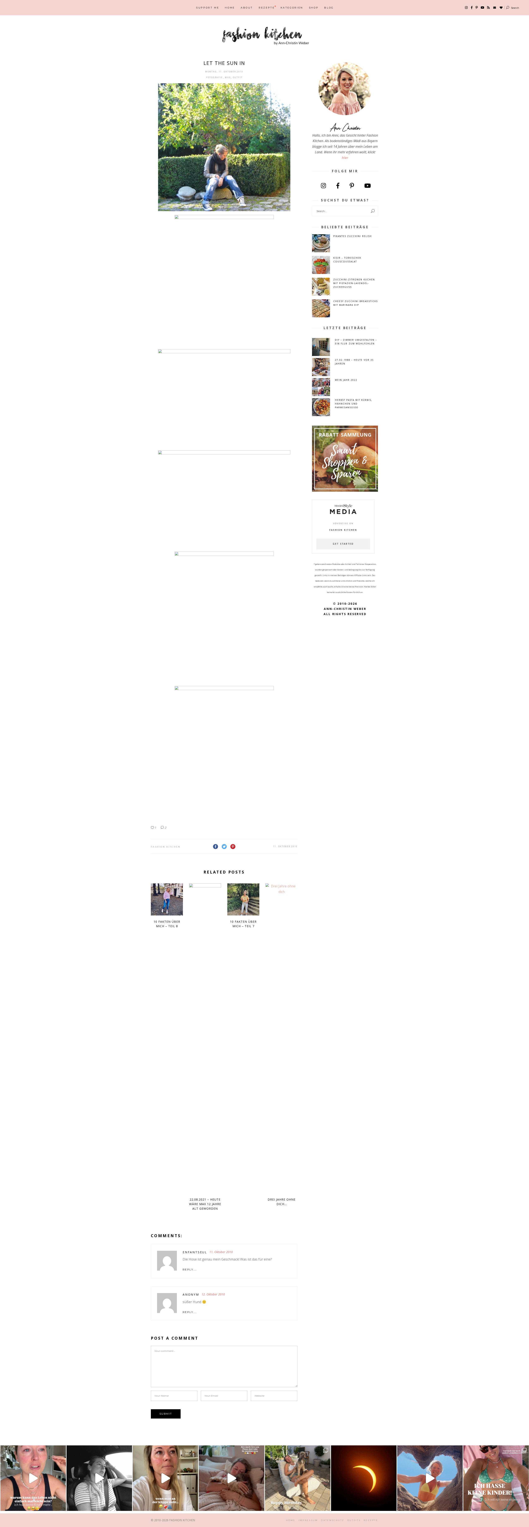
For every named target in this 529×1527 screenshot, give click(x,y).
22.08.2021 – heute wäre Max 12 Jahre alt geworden (205, 1203)
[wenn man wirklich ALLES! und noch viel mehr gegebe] (99, 1478)
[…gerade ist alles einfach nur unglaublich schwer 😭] (165, 1478)
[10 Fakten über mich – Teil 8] (167, 899)
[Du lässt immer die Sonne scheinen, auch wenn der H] (231, 1478)
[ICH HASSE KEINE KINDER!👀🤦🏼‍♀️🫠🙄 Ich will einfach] (496, 1478)
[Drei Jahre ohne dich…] (282, 1038)
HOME (290, 1520)
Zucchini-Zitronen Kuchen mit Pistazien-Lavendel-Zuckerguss (354, 283)
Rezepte (371, 1520)
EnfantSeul (195, 1252)
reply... (190, 1269)
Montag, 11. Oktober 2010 (224, 71)
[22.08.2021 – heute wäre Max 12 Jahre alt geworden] (205, 1038)
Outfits (354, 1520)
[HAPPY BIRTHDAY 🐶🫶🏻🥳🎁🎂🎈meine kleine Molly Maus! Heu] (297, 1478)
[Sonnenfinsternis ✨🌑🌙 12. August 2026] (364, 1478)
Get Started (343, 544)
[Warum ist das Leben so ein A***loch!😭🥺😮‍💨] (33, 1478)
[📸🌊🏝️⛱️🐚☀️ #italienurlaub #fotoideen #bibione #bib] (430, 1478)
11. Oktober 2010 (285, 846)
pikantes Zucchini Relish (352, 236)
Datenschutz (332, 1520)
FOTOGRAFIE (214, 77)
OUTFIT (238, 77)
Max (228, 77)
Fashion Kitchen (166, 846)
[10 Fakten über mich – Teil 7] (243, 899)
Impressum (308, 1520)
